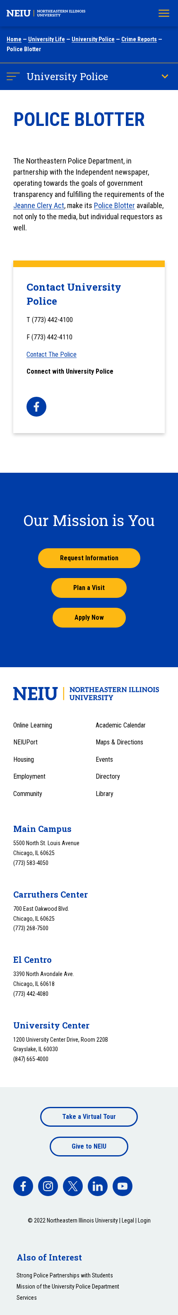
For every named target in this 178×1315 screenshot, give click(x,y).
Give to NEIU (89, 1146)
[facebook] (36, 407)
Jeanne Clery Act (38, 205)
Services (27, 1297)
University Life (46, 39)
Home (14, 39)
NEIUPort (25, 742)
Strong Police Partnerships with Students (65, 1275)
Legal (128, 1220)
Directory (108, 776)
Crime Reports (139, 39)
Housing (23, 759)
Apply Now (89, 617)
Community (27, 794)
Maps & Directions (119, 742)
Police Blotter (114, 205)
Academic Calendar (121, 725)
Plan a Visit (89, 588)
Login (144, 1220)
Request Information (89, 558)
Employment (29, 776)
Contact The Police (51, 354)
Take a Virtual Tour (89, 1117)
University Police (93, 39)
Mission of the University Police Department (68, 1286)
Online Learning (32, 725)
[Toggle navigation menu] (163, 13)
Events (104, 759)
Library (104, 794)
